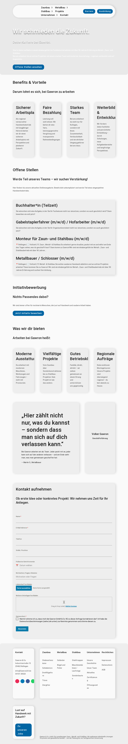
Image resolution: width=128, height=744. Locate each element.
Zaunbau (45, 8)
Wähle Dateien (71, 606)
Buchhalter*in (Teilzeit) (37, 205)
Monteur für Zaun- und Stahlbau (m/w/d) (52, 238)
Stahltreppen (77, 660)
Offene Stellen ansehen (28, 67)
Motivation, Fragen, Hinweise (26, 573)
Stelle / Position (22, 550)
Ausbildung (105, 11)
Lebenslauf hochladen (24, 584)
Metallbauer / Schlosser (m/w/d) (45, 258)
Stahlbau (45, 11)
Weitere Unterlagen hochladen (27, 595)
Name (18, 516)
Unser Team (92, 668)
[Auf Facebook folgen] (28, 681)
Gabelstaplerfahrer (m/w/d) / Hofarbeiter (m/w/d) (61, 222)
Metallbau (60, 8)
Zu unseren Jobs (22, 730)
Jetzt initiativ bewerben (28, 313)
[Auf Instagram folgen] (17, 681)
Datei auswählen (23, 588)
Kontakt (64, 15)
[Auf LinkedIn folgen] (22, 681)
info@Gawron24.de (23, 671)
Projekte (59, 11)
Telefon (19, 539)
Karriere (89, 11)
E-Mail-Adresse (22, 528)
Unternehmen (48, 15)
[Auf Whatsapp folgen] (33, 681)
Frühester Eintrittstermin (25, 562)
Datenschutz (21, 616)
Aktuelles (91, 673)
